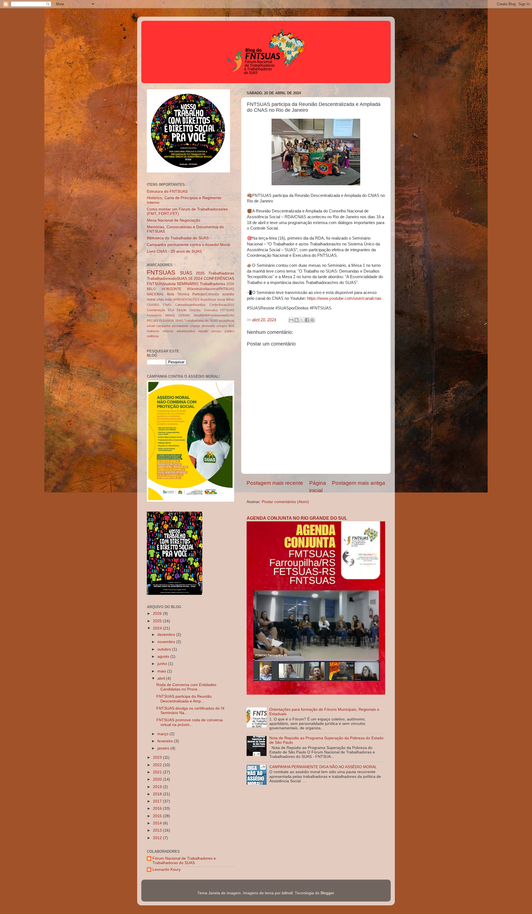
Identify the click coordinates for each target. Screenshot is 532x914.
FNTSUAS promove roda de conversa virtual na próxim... (189, 722)
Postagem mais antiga (358, 483)
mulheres (153, 331)
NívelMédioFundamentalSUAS (214, 315)
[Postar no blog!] (296, 320)
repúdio (203, 331)
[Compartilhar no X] (302, 320)
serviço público (222, 331)
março (163, 734)
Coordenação (156, 310)
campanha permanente (172, 325)
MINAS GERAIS (177, 315)
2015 (158, 816)
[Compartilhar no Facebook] (307, 320)
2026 (230, 284)
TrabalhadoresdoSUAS (167, 278)
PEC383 (152, 320)
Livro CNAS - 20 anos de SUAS (174, 251)
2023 (158, 757)
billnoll (287, 893)
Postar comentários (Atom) (285, 502)
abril (161, 678)
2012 (158, 838)
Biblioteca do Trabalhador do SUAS (178, 238)
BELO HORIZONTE (164, 289)
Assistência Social (212, 299)
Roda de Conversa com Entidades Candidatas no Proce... (186, 687)
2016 (158, 808)
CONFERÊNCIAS (219, 278)
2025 (200, 273)
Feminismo (154, 315)
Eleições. (195, 310)
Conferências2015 (221, 304)
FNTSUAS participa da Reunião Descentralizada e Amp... (184, 698)
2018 (158, 794)
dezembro (166, 635)
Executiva (211, 310)
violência (152, 336)
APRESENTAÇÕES (186, 299)
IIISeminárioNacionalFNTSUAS (210, 289)
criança (195, 325)
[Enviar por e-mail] (291, 320)
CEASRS (153, 304)
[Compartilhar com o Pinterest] (312, 320)
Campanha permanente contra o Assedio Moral (188, 245)
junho (162, 664)
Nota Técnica (178, 294)
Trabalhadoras (221, 273)
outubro (164, 649)
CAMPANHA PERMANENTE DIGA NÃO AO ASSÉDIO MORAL (323, 767)
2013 (158, 830)
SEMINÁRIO (187, 284)
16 (190, 278)
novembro (166, 642)
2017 (158, 801)
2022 (158, 765)
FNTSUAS (161, 272)
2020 (158, 779)
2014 (158, 823)
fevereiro (165, 741)
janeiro (163, 748)
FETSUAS (227, 310)
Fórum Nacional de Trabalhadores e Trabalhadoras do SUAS (184, 860)
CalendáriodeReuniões (190, 304)
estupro (222, 325)
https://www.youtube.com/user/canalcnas (344, 298)
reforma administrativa (179, 331)
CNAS (167, 304)
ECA (171, 310)
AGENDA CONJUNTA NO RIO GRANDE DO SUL (297, 518)
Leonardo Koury (166, 869)
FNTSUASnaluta (161, 284)
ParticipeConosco (205, 294)
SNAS (179, 320)
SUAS (186, 272)
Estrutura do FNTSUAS (167, 191)
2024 (198, 278)
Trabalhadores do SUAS (201, 320)
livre (231, 325)
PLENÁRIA (166, 320)
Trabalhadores (212, 284)
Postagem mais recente (275, 483)
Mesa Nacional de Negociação (173, 220)
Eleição (181, 310)
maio (162, 671)
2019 (158, 787)
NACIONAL (155, 294)
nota (168, 299)
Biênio (230, 299)
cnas (160, 299)
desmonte (208, 325)
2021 (158, 772)
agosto (163, 656)
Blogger (327, 893)
